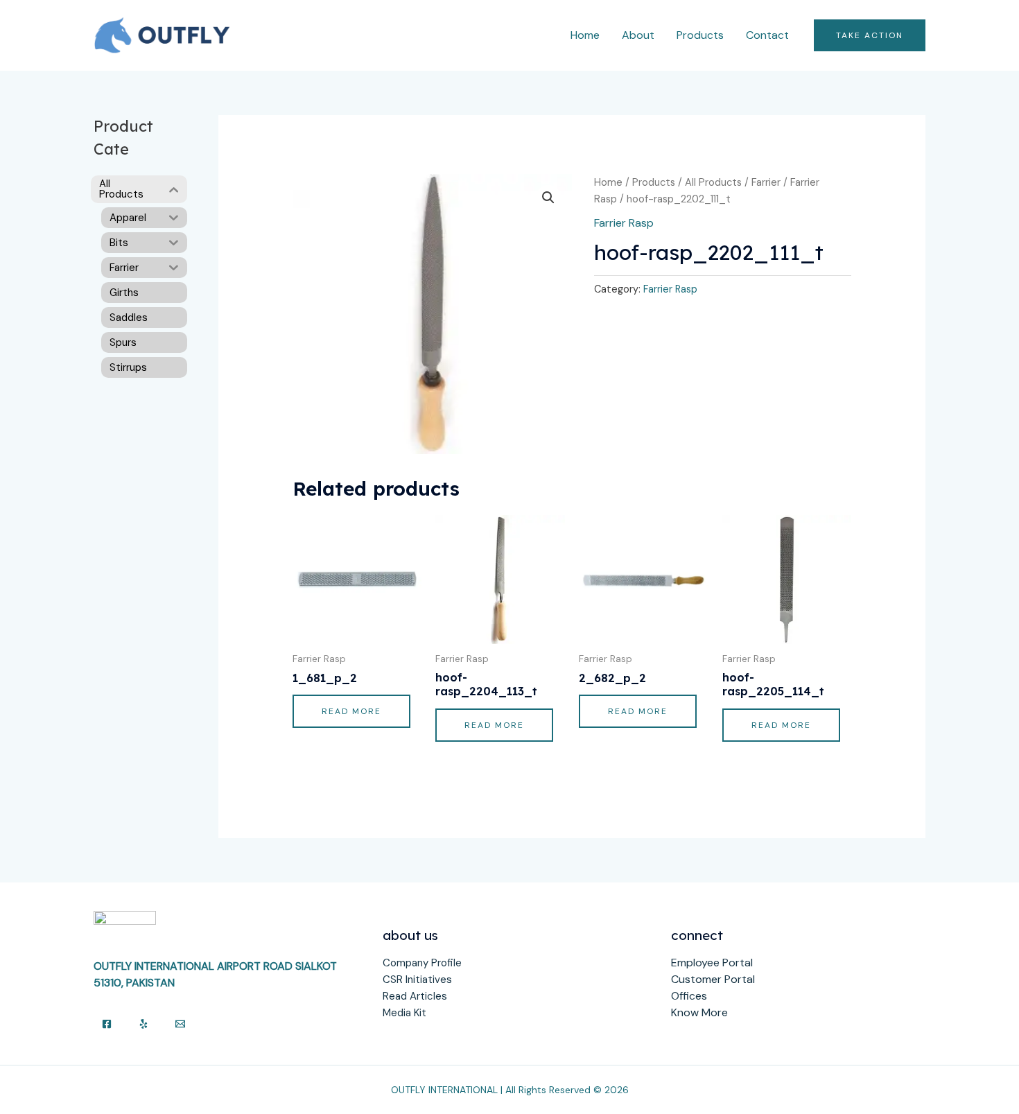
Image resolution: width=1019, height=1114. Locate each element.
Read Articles (415, 996)
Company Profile (422, 963)
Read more (351, 711)
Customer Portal (713, 979)
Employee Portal (712, 962)
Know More (699, 1012)
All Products (713, 182)
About (638, 35)
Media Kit (404, 1013)
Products (700, 35)
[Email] (180, 1024)
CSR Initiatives (417, 979)
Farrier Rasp (624, 223)
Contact (767, 35)
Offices (689, 996)
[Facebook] (107, 1024)
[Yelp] (143, 1024)
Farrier (766, 182)
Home (585, 35)
